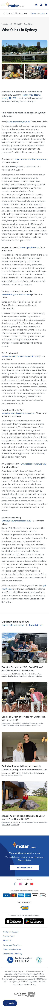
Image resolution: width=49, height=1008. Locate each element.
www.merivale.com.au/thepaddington (20, 356)
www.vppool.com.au (29, 248)
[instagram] (20, 884)
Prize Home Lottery (7, 775)
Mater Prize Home (27, 773)
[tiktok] (26, 884)
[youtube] (32, 884)
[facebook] (15, 884)
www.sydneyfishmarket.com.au (16, 521)
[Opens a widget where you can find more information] (10, 1003)
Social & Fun (28, 24)
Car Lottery (38, 676)
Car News (25, 674)
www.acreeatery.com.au (18, 122)
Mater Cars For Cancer (26, 676)
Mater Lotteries (20, 725)
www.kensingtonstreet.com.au (16, 295)
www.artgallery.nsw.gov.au (33, 464)
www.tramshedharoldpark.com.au (18, 413)
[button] (3, 5)
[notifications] (36, 5)
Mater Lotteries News (12, 949)
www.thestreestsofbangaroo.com (30, 159)
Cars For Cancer (13, 676)
